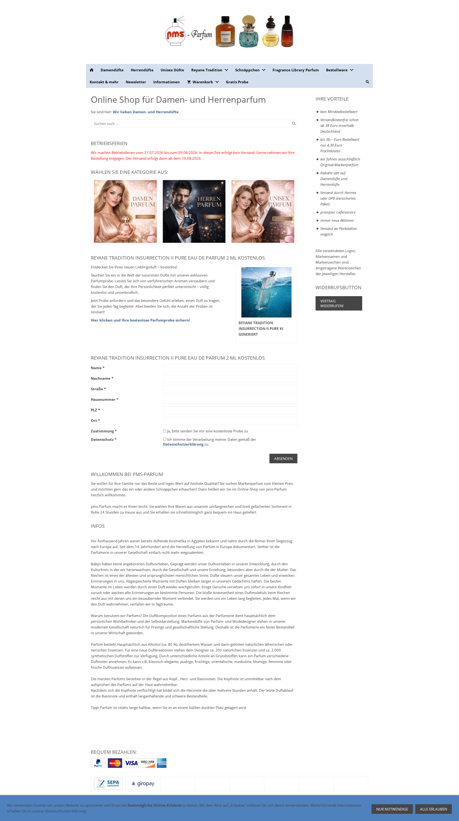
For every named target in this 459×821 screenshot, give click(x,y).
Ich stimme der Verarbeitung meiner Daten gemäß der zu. (209, 442)
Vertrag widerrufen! (332, 303)
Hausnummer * (104, 399)
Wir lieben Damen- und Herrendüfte (146, 111)
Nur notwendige (392, 809)
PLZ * (95, 410)
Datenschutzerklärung (183, 444)
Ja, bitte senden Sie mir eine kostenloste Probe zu (207, 431)
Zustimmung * (104, 431)
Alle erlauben (433, 809)
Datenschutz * (103, 439)
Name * (97, 367)
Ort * (95, 420)
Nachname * (102, 378)
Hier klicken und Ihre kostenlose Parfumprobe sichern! (140, 320)
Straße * (98, 388)
